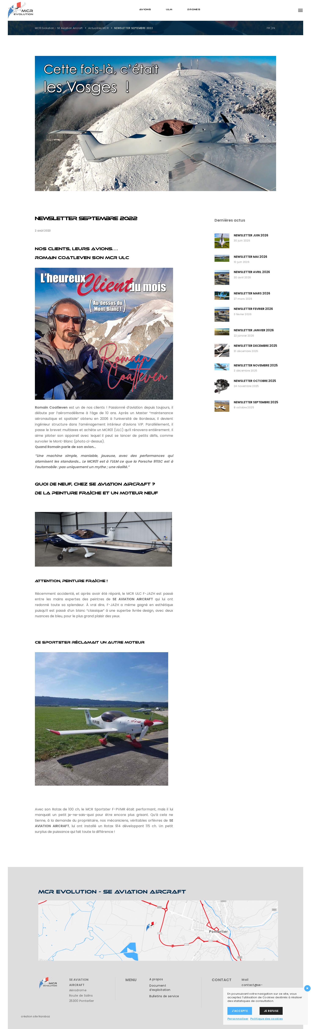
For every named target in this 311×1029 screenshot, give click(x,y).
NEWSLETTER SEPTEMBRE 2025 (256, 402)
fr (268, 28)
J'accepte (240, 1011)
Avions (145, 9)
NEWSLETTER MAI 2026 (250, 257)
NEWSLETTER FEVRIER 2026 (253, 309)
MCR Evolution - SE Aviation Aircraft (59, 28)
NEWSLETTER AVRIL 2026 (252, 272)
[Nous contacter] (158, 930)
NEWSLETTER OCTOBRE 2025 (255, 381)
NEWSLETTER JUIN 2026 (251, 235)
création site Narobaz (35, 1016)
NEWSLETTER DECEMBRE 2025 (255, 346)
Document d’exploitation (159, 987)
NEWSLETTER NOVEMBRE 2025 (256, 365)
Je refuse (271, 1011)
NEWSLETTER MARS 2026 (252, 293)
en (273, 28)
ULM (169, 9)
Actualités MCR (98, 28)
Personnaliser (238, 1019)
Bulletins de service (164, 996)
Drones (193, 9)
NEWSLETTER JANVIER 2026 (254, 330)
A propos (156, 979)
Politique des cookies (266, 1019)
